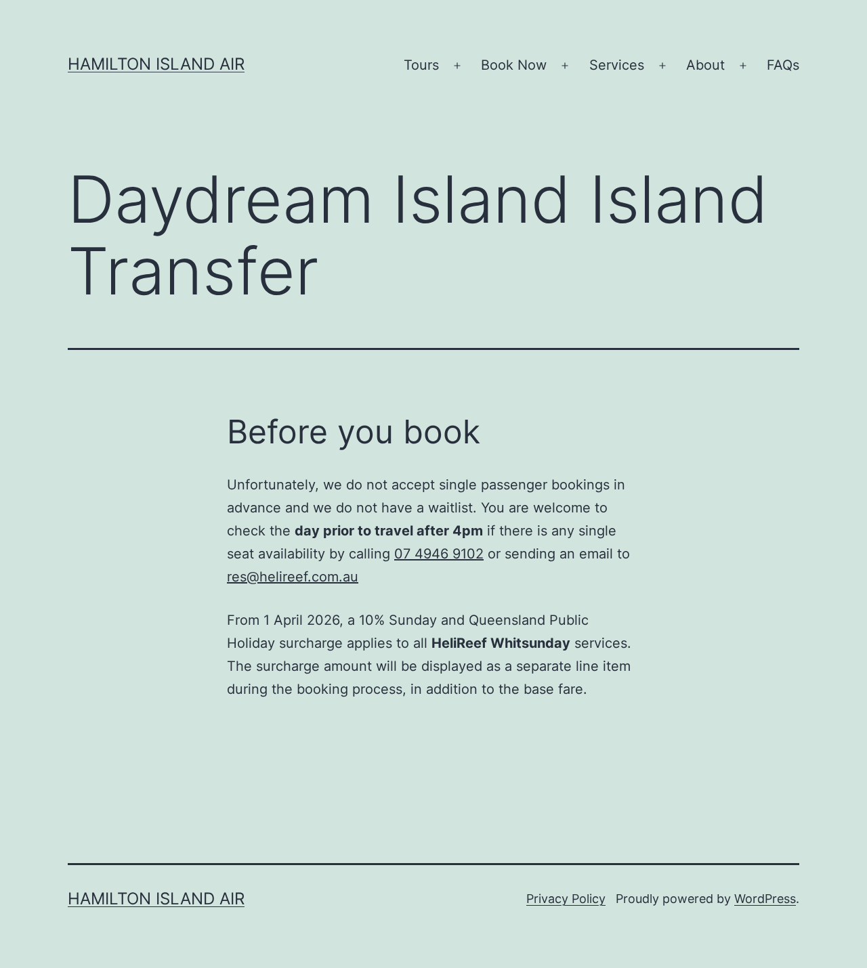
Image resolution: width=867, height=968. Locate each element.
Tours (421, 65)
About (705, 65)
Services (616, 65)
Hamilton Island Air (156, 64)
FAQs (783, 65)
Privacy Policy (566, 899)
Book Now (514, 65)
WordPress (765, 899)
